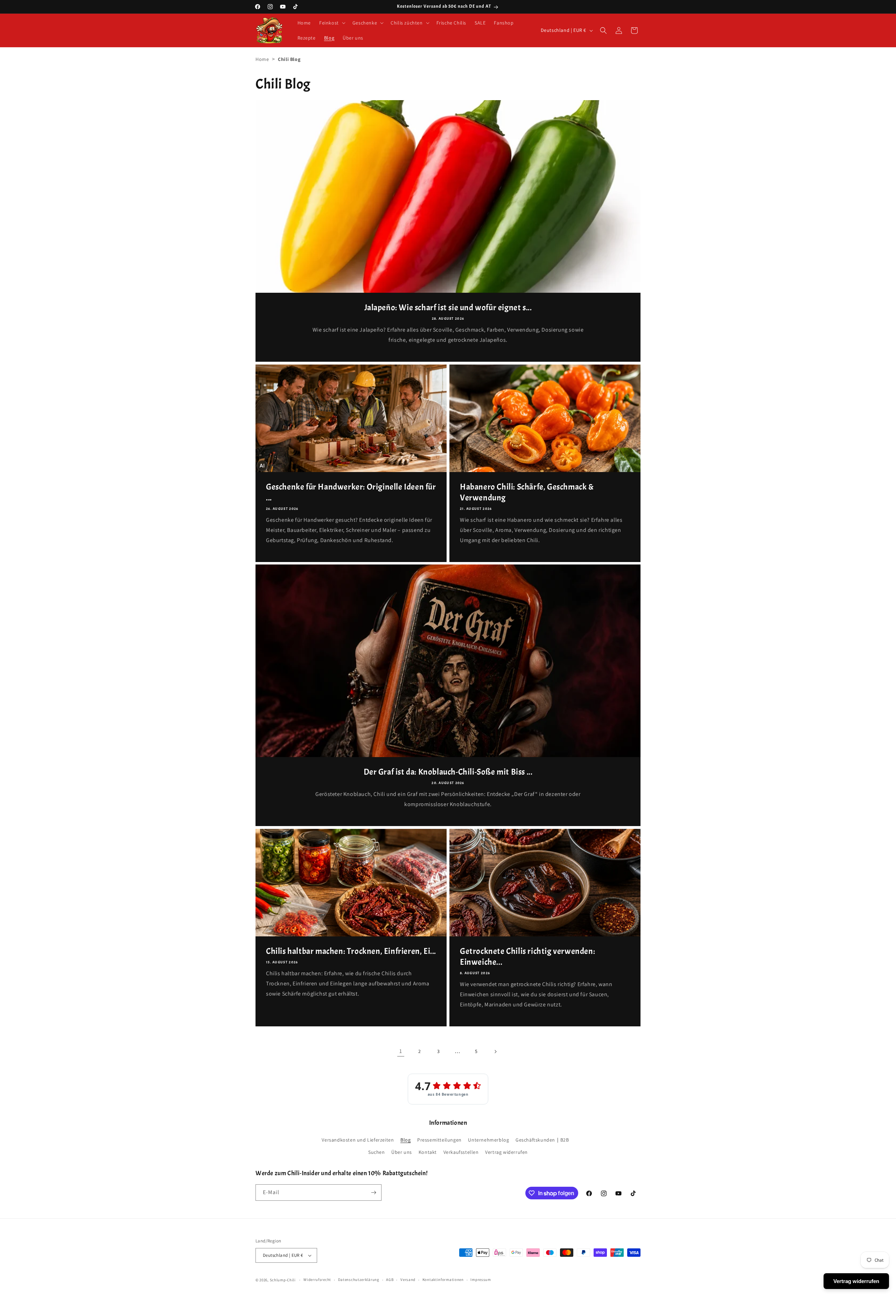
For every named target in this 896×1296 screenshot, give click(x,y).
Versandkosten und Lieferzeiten (358, 1140)
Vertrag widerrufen (506, 1152)
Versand (407, 1279)
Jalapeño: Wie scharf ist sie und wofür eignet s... (448, 307)
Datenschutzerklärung (358, 1279)
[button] (331, 22)
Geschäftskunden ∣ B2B (542, 1140)
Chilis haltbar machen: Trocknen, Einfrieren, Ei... (351, 951)
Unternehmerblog (488, 1140)
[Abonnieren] (373, 1192)
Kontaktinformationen (443, 1279)
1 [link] (400, 1051)
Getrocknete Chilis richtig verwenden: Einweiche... (527, 956)
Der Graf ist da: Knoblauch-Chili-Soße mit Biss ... (448, 772)
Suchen (376, 1152)
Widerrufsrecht (317, 1279)
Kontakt (428, 1152)
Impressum (480, 1279)
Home (262, 59)
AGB (389, 1279)
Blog (405, 1140)
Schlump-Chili (283, 1279)
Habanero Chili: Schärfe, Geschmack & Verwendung (527, 492)
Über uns (401, 1152)
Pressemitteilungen (439, 1140)
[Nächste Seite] (495, 1051)
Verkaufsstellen (461, 1152)
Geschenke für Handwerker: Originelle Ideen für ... (351, 492)
